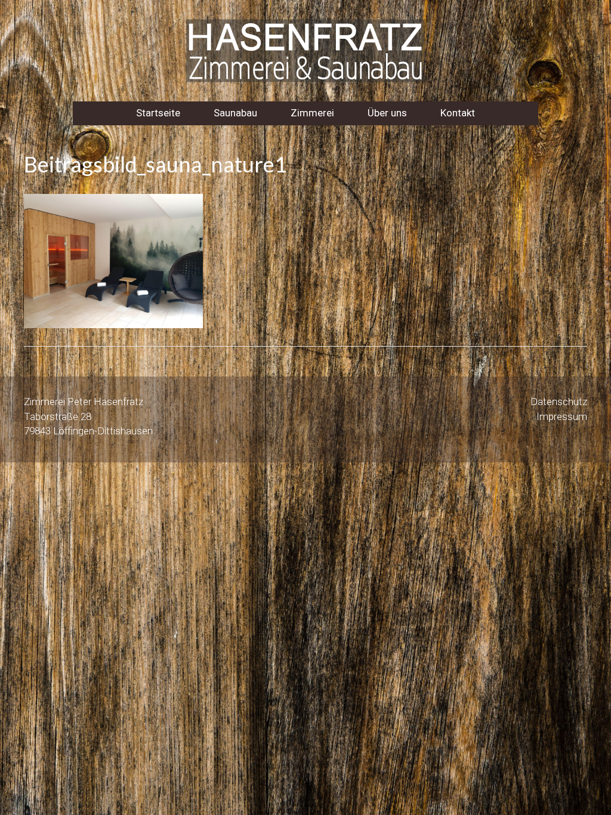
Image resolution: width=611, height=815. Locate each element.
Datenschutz (558, 401)
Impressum (561, 416)
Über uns (387, 113)
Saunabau (235, 113)
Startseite (158, 113)
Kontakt (457, 113)
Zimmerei (312, 113)
